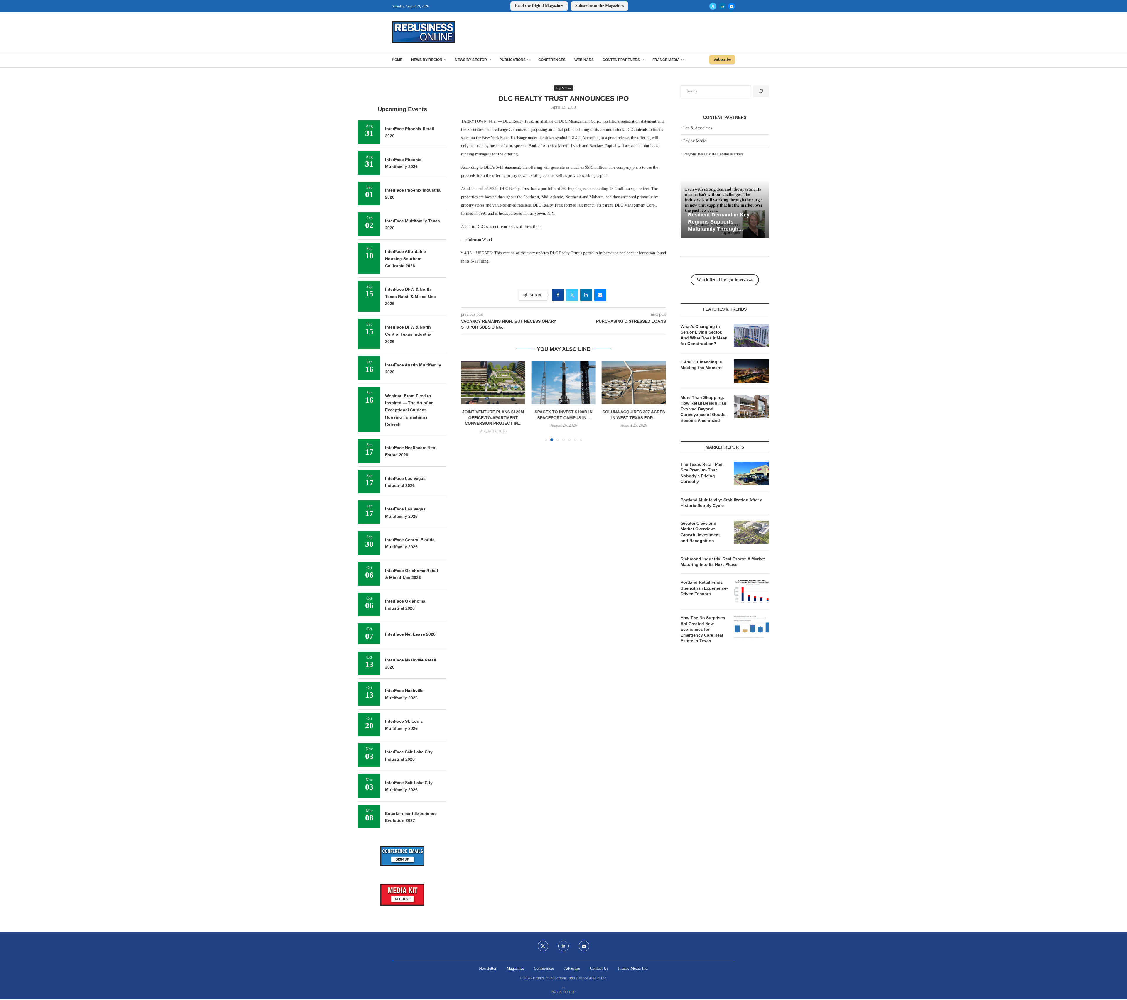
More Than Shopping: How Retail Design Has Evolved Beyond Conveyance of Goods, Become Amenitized (704, 409)
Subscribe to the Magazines (599, 6)
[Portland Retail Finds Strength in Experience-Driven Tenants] (751, 591)
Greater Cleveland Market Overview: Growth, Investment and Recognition (700, 532)
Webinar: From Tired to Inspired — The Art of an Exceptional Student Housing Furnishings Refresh (409, 410)
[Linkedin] (722, 6)
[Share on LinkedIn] (586, 295)
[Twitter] (712, 6)
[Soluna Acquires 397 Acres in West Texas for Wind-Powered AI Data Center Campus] (563, 382)
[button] (469, 401)
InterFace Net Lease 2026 (410, 634)
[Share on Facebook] (558, 295)
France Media (666, 60)
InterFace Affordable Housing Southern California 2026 (405, 258)
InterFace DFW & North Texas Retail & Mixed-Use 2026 (410, 296)
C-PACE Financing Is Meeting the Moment (701, 365)
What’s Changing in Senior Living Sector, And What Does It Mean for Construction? (704, 335)
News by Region (426, 60)
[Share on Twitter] (572, 295)
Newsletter (488, 968)
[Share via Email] (600, 295)
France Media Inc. (633, 968)
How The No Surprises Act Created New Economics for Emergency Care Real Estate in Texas (703, 629)
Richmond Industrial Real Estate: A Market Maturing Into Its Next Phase (723, 561)
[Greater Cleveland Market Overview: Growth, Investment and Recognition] (751, 532)
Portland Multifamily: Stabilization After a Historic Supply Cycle (721, 503)
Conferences (552, 60)
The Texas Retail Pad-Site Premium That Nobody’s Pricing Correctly (702, 473)
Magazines (515, 968)
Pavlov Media (694, 141)
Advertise (572, 968)
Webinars (584, 60)
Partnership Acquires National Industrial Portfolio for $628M (633, 418)
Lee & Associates (697, 128)
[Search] (761, 91)
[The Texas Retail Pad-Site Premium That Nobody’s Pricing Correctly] (751, 473)
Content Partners (621, 60)
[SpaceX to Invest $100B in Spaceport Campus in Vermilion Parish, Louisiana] (493, 382)
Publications (513, 60)
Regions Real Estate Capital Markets (713, 154)
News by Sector (471, 60)
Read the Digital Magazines (539, 6)
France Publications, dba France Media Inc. (570, 978)
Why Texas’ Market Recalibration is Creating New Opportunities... (728, 221)
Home (397, 60)
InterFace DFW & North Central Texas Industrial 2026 (409, 334)
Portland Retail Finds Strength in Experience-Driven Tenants (704, 588)
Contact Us (599, 968)
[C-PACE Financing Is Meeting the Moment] (751, 371)
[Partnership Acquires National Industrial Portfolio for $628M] (634, 382)
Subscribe (722, 59)
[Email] (731, 6)
